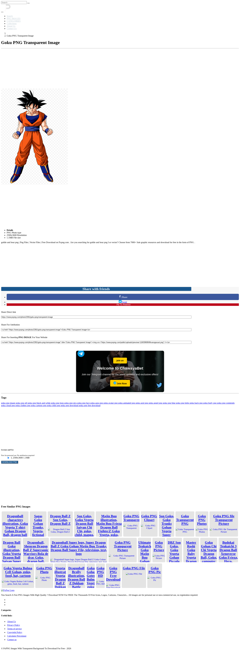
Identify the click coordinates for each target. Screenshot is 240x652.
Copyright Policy (14, 632)
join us (120, 360)
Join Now (121, 383)
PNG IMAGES (13, 18)
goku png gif (22, 403)
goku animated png (127, 403)
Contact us (12, 639)
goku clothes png (23, 405)
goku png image (8, 403)
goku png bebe (183, 403)
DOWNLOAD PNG (9, 462)
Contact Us (12, 28)
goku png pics (70, 403)
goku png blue (169, 403)
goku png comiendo (226, 403)
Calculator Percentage (16, 636)
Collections (12, 23)
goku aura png (96, 403)
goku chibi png (54, 405)
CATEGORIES (14, 21)
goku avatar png (110, 403)
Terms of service (14, 629)
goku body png (210, 403)
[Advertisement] (120, 69)
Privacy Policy (13, 625)
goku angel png (156, 403)
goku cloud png (8, 405)
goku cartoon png (39, 405)
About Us (11, 26)
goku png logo (57, 403)
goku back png (196, 403)
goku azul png (142, 403)
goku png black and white (39, 403)
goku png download (70, 405)
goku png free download (89, 405)
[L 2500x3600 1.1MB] (8, 458)
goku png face (83, 403)
